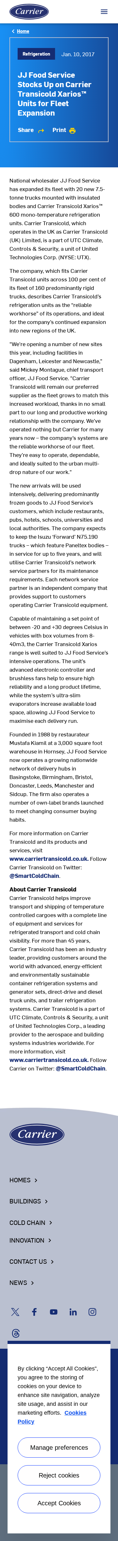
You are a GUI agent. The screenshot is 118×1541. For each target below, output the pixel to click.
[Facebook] (38, 1306)
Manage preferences (59, 1447)
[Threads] (18, 1327)
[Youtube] (58, 1306)
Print (64, 130)
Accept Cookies (59, 1503)
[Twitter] (19, 1306)
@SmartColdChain (34, 875)
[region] (59, 1437)
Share (31, 130)
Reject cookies (59, 1475)
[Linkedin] (77, 1306)
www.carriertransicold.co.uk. (49, 858)
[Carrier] (37, 1134)
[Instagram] (96, 1306)
